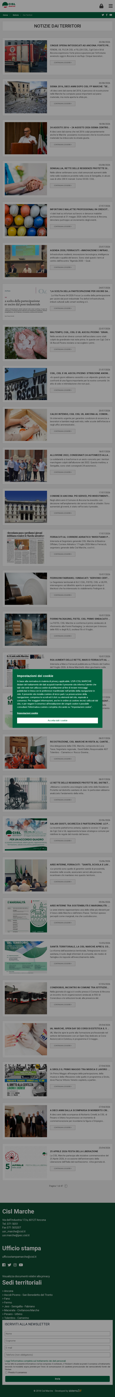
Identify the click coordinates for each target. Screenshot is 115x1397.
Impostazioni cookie (27, 713)
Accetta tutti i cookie (57, 720)
